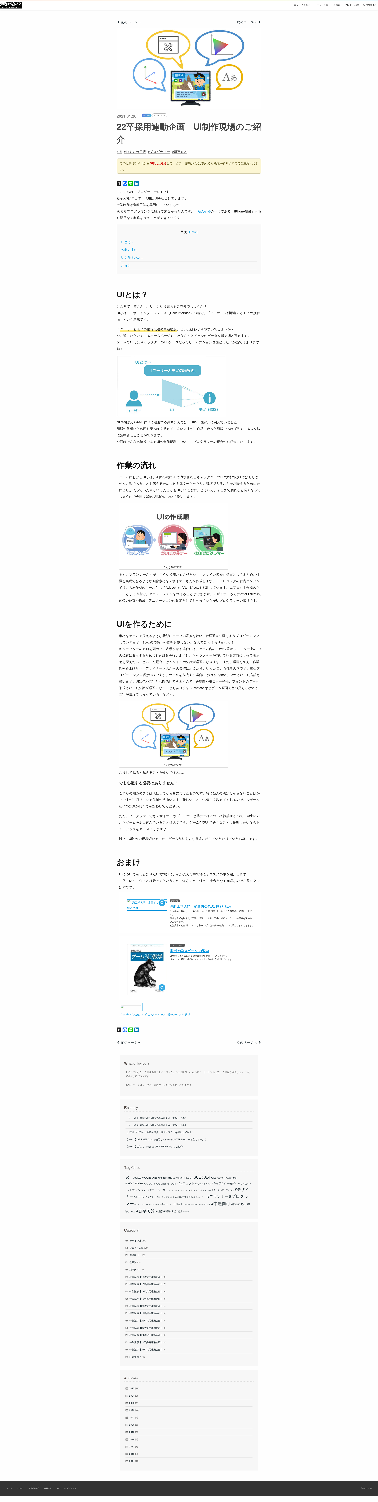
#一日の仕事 (205, 1204)
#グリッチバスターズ (139, 1190)
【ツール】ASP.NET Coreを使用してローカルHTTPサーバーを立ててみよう (166, 1139)
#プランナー (217, 1196)
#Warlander (134, 1182)
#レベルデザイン (192, 1204)
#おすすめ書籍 (135, 151)
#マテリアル (140, 1204)
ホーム (9, 1488)
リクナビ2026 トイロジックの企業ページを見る (155, 1014)
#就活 (133, 1211)
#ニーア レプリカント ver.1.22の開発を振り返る (176, 1197)
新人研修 (204, 211)
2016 (132, 1453)
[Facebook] (125, 183)
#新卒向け (179, 151)
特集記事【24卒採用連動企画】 (146, 1335)
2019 (132, 1432)
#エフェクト (186, 1183)
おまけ (126, 265)
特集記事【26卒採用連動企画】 (146, 1349)
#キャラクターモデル (224, 1183)
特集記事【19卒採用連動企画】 (146, 1298)
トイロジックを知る (300, 5)
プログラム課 (352, 5)
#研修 (159, 1211)
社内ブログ (135, 1357)
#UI (119, 151)
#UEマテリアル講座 (225, 1178)
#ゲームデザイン (160, 1190)
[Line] (130, 183)
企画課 (336, 5)
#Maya (171, 1178)
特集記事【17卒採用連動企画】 (146, 1284)
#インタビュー (172, 1183)
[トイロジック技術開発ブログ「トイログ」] (8, 5)
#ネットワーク (201, 1197)
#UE (197, 1177)
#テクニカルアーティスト (222, 1190)
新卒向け (134, 1269)
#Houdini (163, 1177)
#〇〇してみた (149, 1183)
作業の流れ (129, 249)
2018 (132, 1439)
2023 (132, 1403)
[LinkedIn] (136, 183)
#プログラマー (159, 151)
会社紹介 (20, 1488)
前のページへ (130, 22)
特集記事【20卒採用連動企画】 (146, 1306)
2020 (132, 1424)
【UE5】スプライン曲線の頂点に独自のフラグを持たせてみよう (160, 1132)
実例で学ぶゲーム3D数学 (189, 950)
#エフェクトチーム (203, 1183)
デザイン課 (323, 5)
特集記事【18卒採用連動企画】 (146, 1291)
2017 (132, 1446)
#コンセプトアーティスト (181, 1190)
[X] (119, 183)
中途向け (134, 1255)
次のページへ (247, 22)
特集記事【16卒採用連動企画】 (146, 1277)
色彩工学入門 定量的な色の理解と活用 (201, 906)
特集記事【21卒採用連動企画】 (146, 1313)
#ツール (206, 1190)
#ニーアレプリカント (145, 1196)
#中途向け (221, 1203)
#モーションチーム (153, 1204)
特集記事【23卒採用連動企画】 (146, 1327)
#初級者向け (238, 1204)
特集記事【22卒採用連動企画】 (146, 1320)
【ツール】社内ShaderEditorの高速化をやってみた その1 (156, 1125)
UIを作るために (132, 257)
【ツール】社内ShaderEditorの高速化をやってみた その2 (156, 1118)
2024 (132, 1395)
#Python (178, 1177)
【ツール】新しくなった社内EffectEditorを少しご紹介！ (155, 1146)
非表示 (192, 232)
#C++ (129, 1177)
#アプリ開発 (161, 1183)
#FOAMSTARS (149, 1177)
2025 (132, 1388)
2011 (132, 1461)
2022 (132, 1410)
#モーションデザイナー (173, 1204)
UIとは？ (127, 242)
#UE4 (206, 1177)
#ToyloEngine (188, 1178)
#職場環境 (169, 1211)
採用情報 (368, 5)
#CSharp (137, 1177)
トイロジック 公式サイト (66, 1488)
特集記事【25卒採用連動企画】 (146, 1342)
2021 (132, 1417)
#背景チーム (183, 1211)
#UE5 (213, 1177)
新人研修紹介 (34, 1488)
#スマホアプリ (197, 1190)
